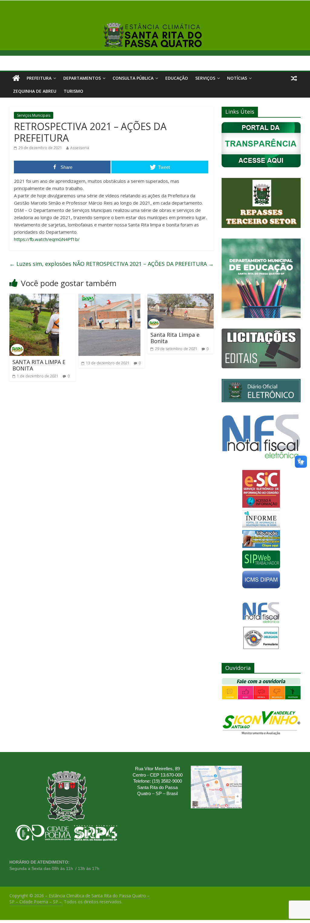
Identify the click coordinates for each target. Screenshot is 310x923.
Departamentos (82, 78)
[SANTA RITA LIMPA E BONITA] (34, 297)
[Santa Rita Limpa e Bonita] (180, 297)
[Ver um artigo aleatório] (294, 78)
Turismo (73, 91)
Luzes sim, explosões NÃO (46, 263)
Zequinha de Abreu (34, 91)
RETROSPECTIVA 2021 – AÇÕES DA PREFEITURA (150, 263)
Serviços (205, 78)
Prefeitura (39, 78)
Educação (176, 78)
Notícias (237, 78)
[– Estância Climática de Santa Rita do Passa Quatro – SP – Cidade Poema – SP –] (16, 78)
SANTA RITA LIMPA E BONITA (38, 365)
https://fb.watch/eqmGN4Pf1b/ (47, 239)
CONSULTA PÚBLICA (133, 78)
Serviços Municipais (33, 115)
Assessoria (79, 147)
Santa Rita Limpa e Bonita (175, 338)
